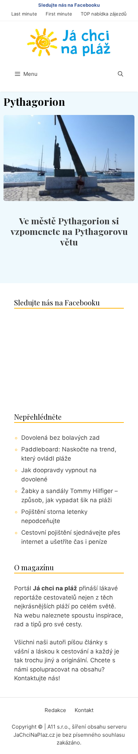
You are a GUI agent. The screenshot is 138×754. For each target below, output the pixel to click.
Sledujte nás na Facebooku (69, 5)
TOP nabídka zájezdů (104, 14)
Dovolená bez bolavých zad (60, 437)
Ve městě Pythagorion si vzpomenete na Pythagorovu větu (69, 231)
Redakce (55, 710)
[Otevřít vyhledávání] (120, 74)
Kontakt (84, 710)
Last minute (24, 14)
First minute (59, 14)
